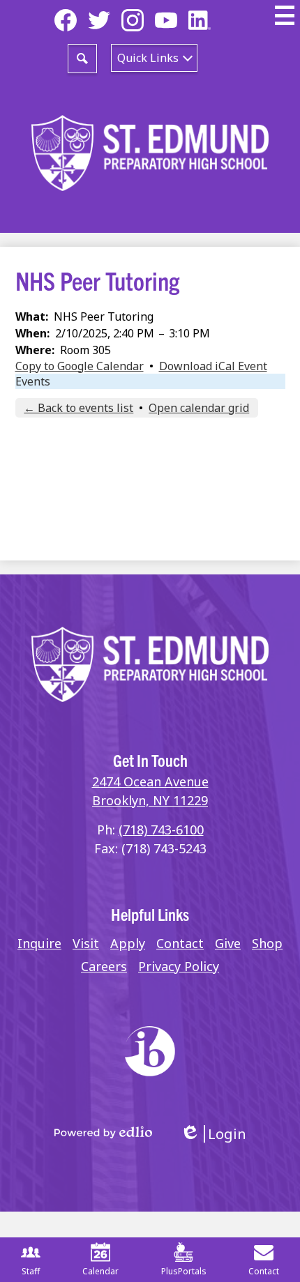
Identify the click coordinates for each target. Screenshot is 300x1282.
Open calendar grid (199, 407)
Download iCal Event (213, 366)
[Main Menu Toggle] (284, 15)
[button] (154, 58)
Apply (127, 943)
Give (228, 943)
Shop (267, 943)
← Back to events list (78, 407)
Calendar (100, 1271)
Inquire (39, 943)
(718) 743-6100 (161, 829)
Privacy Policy (178, 966)
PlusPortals (184, 1271)
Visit (86, 943)
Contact (180, 943)
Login (213, 1134)
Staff (31, 1271)
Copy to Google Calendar (79, 366)
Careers (104, 966)
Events (32, 381)
